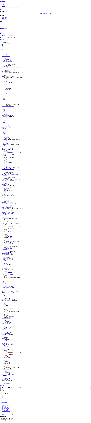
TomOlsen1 (5, 116)
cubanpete (4, 354)
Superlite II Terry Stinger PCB (6, 238)
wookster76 (5, 144)
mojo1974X (5, 249)
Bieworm (9, 316)
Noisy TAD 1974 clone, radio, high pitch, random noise (10, 343)
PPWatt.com (5, 18)
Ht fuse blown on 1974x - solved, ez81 (8, 169)
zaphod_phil (9, 37)
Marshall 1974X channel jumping (7, 248)
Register (1, 33)
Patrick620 (9, 372)
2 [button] (2, 45)
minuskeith (9, 59)
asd (3, 128)
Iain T (4, 300)
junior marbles (5, 228)
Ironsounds (4, 189)
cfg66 (4, 380)
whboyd (4, 254)
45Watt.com (5, 19)
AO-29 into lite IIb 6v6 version (7, 369)
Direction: (15, 387)
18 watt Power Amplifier (6, 318)
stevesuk (4, 185)
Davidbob (4, 339)
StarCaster (4, 139)
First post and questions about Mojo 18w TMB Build (10, 291)
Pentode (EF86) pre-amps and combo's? (8, 106)
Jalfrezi (4, 264)
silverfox (9, 167)
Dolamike (4, 195)
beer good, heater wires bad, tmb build (8, 374)
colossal (6, 37)
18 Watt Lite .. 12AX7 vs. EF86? (7, 202)
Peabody (9, 241)
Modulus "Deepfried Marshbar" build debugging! (9, 299)
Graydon (21, 37)
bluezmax (4, 279)
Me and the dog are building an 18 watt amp (8, 194)
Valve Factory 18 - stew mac (6, 273)
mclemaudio (5, 208)
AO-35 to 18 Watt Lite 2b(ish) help (7, 243)
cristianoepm (10, 377)
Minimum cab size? (5, 379)
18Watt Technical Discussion (7, 35)
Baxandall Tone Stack (5, 353)
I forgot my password (3, 28)
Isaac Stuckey (10, 136)
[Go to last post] (11, 59)
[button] (2, 41)
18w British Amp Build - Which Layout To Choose (10, 174)
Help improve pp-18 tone (6, 127)
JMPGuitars (5, 62)
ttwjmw (9, 246)
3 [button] (2, 46)
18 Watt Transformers (5, 184)
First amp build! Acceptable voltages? (8, 207)
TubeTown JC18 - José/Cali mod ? (7, 148)
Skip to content (2, 1)
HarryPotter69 (10, 125)
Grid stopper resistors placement (7, 217)
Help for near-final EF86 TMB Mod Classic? (9, 258)
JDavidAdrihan (5, 274)
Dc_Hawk (4, 313)
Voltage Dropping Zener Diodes (7, 61)
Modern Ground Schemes (6, 71)
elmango (4, 159)
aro (3, 329)
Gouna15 (4, 154)
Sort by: (9, 387)
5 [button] (2, 47)
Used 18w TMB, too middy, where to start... (9, 263)
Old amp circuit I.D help (6, 138)
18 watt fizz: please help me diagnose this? (8, 115)
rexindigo (4, 334)
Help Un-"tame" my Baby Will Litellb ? (8, 286)
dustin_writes (10, 88)
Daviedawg (17, 37)
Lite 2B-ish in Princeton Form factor (7, 364)
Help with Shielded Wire (6, 323)
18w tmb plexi (4, 338)
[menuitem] (3, 4)
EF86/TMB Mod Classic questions (7, 268)
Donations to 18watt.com (6, 56)
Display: (2, 387)
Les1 (4, 190)
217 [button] (2, 49)
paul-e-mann (5, 175)
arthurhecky (5, 344)
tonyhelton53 (5, 233)
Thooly (4, 223)
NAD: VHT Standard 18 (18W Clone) (8, 212)
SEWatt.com (5, 17)
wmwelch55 (10, 272)
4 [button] (2, 397)
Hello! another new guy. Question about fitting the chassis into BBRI (12, 222)
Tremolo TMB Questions (6, 95)
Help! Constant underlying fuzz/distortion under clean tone (11, 179)
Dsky (9, 321)
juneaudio (4, 180)
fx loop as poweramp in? (6, 333)
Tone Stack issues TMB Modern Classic (8, 253)
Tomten (4, 149)
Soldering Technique (5, 66)
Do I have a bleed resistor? (6, 143)
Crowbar (4, 218)
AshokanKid (5, 287)
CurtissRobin (13, 37)
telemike (4, 213)
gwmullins (4, 292)
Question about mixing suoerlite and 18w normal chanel (10, 348)
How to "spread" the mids (6, 328)
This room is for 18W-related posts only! (8, 76)
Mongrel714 (10, 152)
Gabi (4, 82)
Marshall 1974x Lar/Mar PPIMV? (7, 153)
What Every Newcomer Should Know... (8, 81)
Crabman (9, 157)
